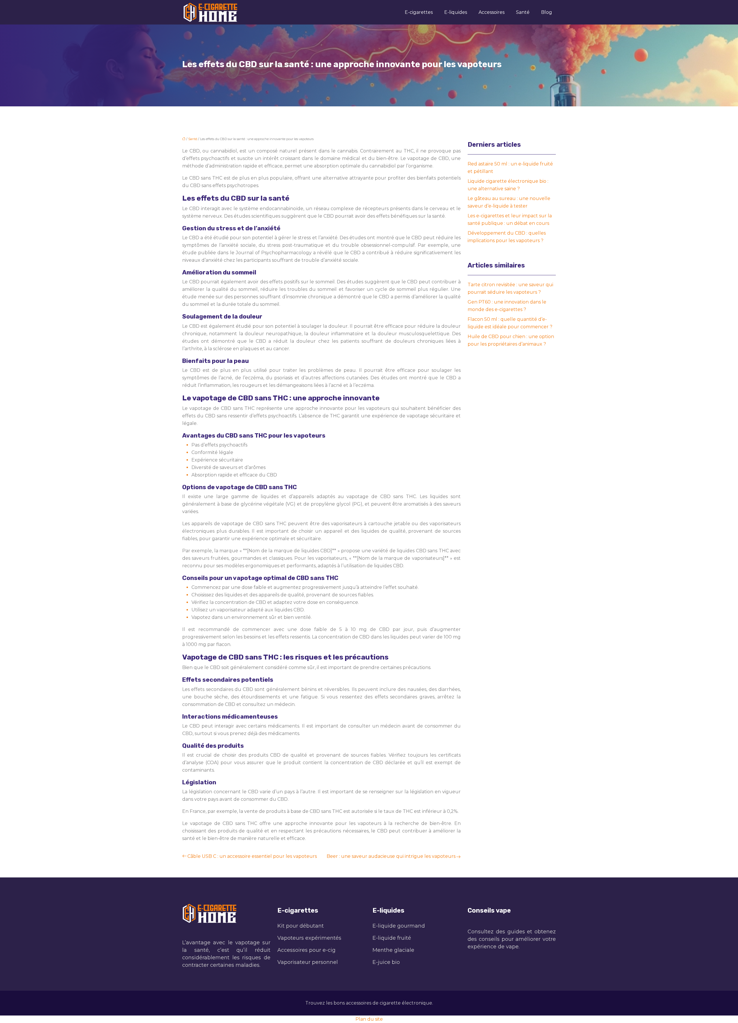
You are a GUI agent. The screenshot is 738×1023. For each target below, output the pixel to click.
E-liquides (455, 12)
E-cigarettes (419, 12)
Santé (523, 12)
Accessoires (491, 12)
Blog (546, 12)
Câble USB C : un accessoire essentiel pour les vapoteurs (252, 856)
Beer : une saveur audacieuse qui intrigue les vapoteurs (391, 856)
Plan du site (369, 1019)
